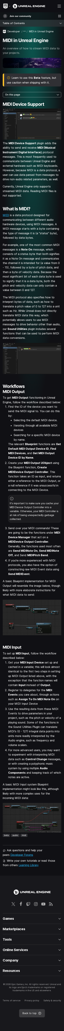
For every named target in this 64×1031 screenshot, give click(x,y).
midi (24, 835)
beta (6, 835)
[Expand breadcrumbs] (24, 31)
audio (15, 835)
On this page (12, 94)
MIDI (6, 215)
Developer (14, 31)
